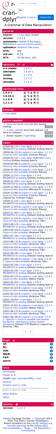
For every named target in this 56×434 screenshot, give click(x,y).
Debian (7, 418)
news (6, 142)
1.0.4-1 (28, 68)
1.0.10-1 (28, 71)
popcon (7, 381)
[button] (4, 124)
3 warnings (29, 135)
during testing (27, 125)
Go (20, 10)
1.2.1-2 (28, 78)
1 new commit (15, 130)
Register (22, 17)
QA (33, 57)
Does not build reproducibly (22, 124)
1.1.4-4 (28, 75)
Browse (26, 57)
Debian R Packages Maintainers (21, 42)
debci (6, 397)
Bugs (27, 428)
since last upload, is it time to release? (27, 131)
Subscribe (45, 17)
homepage (9, 371)
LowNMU (37, 44)
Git (18, 57)
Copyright (40, 418)
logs (13, 378)
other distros (10, 393)
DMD (29, 44)
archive (21, 44)
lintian (6, 375)
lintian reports (29, 136)
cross (38, 378)
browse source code (14, 385)
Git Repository (42, 428)
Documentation (12, 428)
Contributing (28, 430)
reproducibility (25, 378)
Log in (32, 17)
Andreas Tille (24, 47)
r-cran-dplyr (24, 34)
